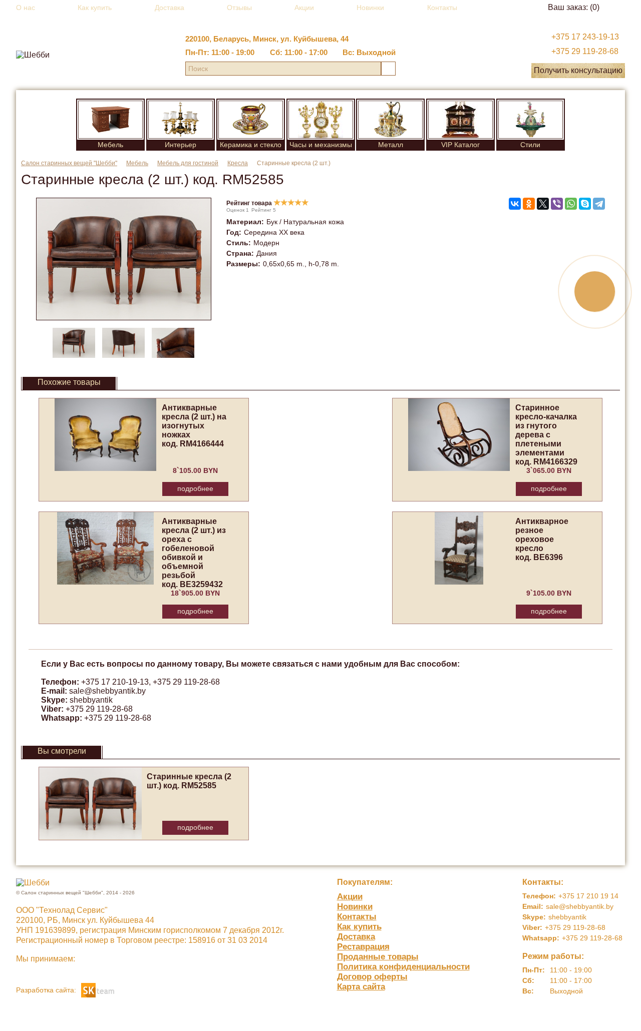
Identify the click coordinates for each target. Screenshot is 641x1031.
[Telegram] (599, 204)
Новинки (370, 8)
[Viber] (557, 204)
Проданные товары (378, 956)
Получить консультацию (578, 70)
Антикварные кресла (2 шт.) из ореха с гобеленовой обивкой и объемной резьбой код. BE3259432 (194, 553)
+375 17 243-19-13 (585, 37)
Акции (304, 8)
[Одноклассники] (529, 204)
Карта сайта (361, 986)
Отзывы (239, 8)
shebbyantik (91, 700)
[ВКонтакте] (515, 204)
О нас (25, 8)
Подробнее (195, 488)
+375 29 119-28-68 (584, 51)
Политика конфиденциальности (403, 966)
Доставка (169, 8)
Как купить (95, 8)
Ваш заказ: (573, 7)
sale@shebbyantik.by (107, 691)
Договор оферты (372, 976)
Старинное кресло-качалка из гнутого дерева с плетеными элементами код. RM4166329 (546, 434)
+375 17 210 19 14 (588, 896)
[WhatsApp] (571, 204)
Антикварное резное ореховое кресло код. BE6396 (541, 539)
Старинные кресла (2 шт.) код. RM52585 (189, 781)
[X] (543, 204)
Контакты (442, 8)
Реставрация (363, 946)
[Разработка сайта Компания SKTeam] (97, 989)
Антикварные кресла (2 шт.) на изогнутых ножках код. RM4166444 (194, 425)
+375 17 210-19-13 (115, 682)
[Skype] (585, 204)
